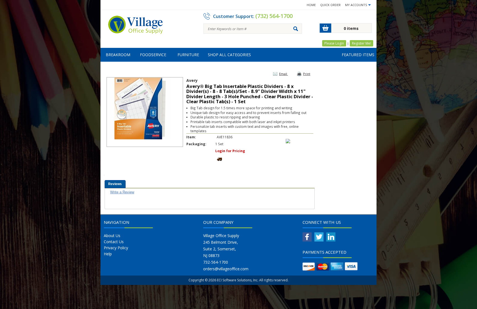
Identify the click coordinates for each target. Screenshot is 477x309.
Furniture (188, 54)
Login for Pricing (230, 151)
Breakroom (118, 54)
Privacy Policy (116, 247)
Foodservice (153, 54)
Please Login (334, 43)
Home (311, 5)
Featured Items (358, 54)
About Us (112, 235)
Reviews (115, 184)
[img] (135, 26)
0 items (351, 28)
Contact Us (114, 241)
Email (283, 74)
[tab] (115, 184)
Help (108, 253)
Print (306, 74)
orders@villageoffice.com (225, 268)
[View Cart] (325, 28)
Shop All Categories (229, 54)
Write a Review (122, 192)
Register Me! (361, 43)
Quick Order (330, 5)
